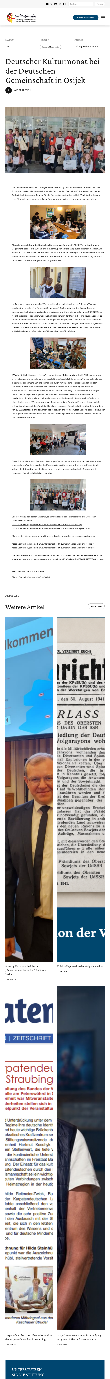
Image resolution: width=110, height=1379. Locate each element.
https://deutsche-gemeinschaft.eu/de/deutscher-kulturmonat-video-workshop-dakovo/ (53, 547)
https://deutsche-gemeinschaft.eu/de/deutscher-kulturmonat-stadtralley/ (47, 524)
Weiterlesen (22, 90)
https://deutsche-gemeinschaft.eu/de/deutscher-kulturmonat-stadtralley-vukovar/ (51, 528)
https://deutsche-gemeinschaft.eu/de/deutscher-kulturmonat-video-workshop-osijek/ (53, 543)
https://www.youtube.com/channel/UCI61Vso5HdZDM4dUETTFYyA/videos (67, 559)
